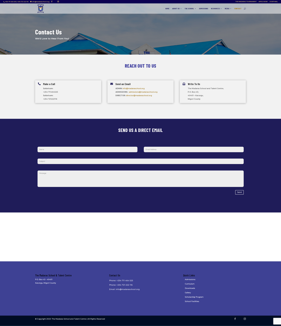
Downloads (190, 288)
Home (167, 9)
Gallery (188, 293)
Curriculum (190, 284)
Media (227, 9)
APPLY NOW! (263, 1)
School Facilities (192, 301)
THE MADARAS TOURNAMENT (246, 1)
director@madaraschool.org (139, 95)
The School (189, 9)
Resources (215, 9)
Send (239, 192)
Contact (237, 9)
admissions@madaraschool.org (143, 92)
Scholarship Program (194, 297)
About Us (176, 9)
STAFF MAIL (274, 1)
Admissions (203, 9)
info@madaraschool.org (134, 88)
